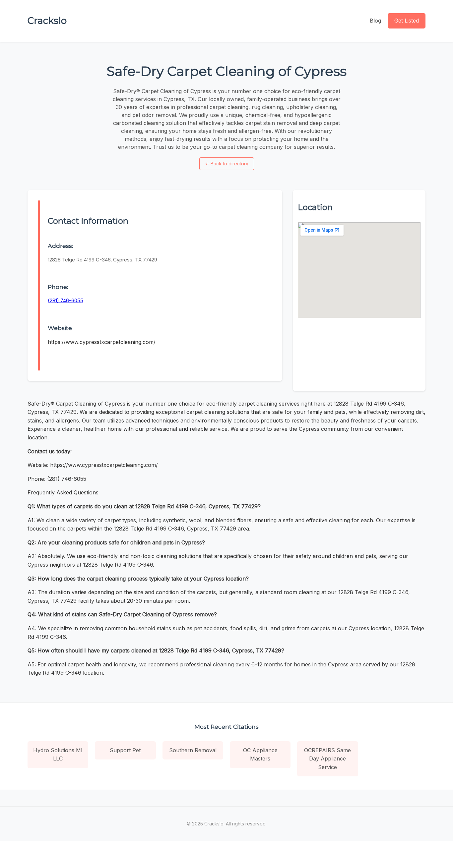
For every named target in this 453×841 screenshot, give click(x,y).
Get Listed (406, 20)
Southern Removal (193, 750)
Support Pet (125, 750)
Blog (375, 20)
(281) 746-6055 (65, 300)
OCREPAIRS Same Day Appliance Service (327, 758)
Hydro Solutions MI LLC (58, 754)
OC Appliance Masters (260, 754)
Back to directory (226, 163)
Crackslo (47, 20)
